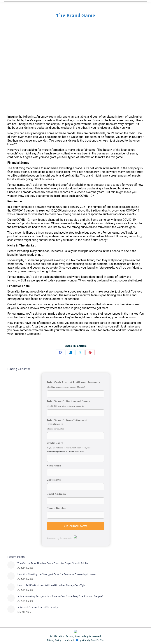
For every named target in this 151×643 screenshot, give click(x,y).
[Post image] (11, 565)
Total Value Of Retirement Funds (68, 401)
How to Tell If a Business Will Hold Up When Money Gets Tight (51, 585)
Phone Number (56, 508)
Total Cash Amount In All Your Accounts (73, 382)
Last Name (54, 479)
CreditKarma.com (76, 451)
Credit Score (55, 442)
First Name (54, 465)
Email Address (56, 493)
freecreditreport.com (56, 451)
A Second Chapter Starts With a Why (37, 607)
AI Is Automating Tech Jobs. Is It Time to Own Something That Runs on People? (60, 596)
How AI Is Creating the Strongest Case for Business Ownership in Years (56, 574)
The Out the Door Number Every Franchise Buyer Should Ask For (53, 563)
